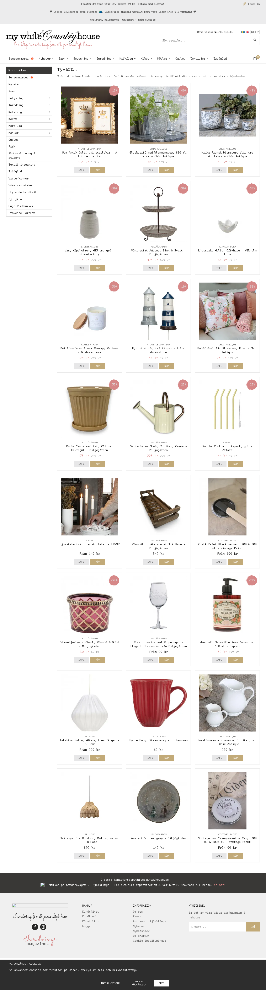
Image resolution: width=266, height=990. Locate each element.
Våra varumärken (21, 185)
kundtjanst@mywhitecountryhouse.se (141, 879)
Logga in (254, 3)
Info (81, 169)
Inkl (220, 31)
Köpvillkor (90, 921)
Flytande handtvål (23, 192)
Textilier (197, 58)
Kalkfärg (126, 58)
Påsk (12, 146)
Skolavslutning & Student (22, 155)
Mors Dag (15, 125)
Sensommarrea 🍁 (21, 58)
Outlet (180, 58)
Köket (145, 58)
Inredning (103, 58)
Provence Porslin (22, 213)
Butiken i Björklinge (149, 921)
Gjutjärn (15, 199)
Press (137, 916)
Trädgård (220, 58)
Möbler (162, 58)
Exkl (230, 31)
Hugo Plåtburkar (21, 206)
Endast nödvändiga (139, 983)
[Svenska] (243, 31)
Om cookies (141, 936)
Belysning (80, 58)
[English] (248, 31)
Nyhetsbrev (141, 931)
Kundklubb (89, 916)
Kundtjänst (90, 911)
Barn (62, 58)
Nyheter (44, 58)
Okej (162, 983)
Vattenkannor (18, 178)
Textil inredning (22, 164)
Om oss (138, 911)
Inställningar (110, 983)
